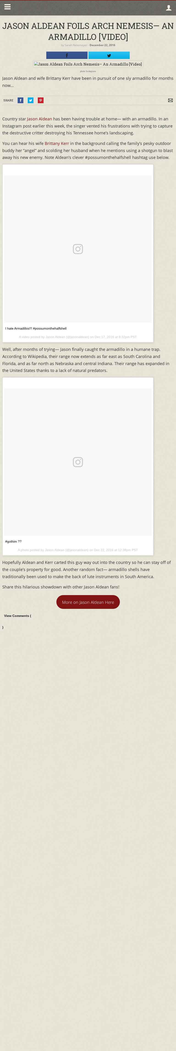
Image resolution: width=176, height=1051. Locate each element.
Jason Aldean (39, 119)
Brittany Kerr (57, 143)
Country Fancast (52, 7)
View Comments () (16, 621)
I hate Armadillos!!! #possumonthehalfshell (35, 328)
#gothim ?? (13, 541)
